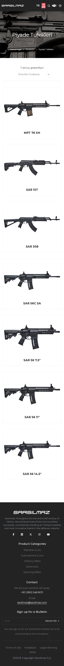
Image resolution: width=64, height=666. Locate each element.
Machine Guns (32, 550)
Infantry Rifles (32, 561)
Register (51, 621)
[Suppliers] (53, 5)
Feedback (30, 647)
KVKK (32, 652)
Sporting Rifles (32, 572)
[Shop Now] (43, 5)
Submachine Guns (32, 555)
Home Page (15, 49)
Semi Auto (32, 566)
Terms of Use (13, 647)
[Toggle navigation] (60, 6)
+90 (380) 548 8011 (32, 592)
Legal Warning (48, 647)
